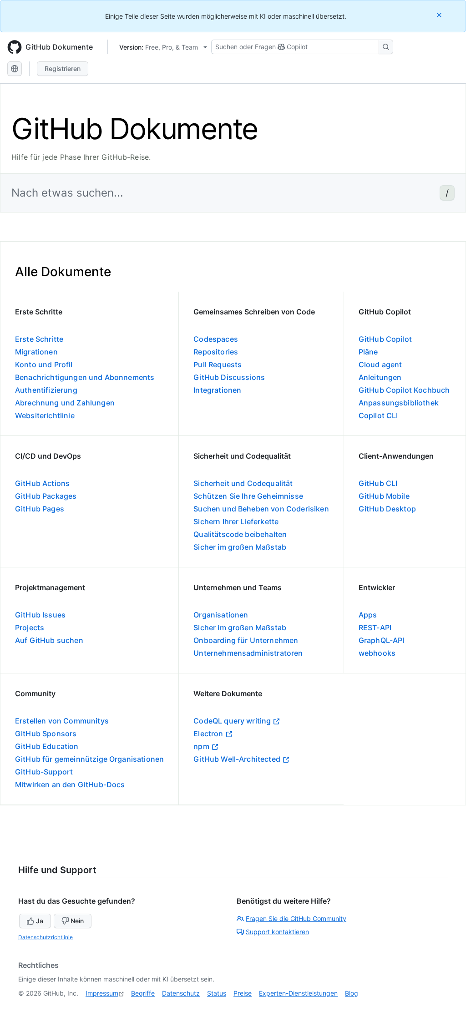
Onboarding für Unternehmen (245, 640)
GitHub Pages (39, 508)
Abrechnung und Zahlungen (65, 402)
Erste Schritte (39, 339)
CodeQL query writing (232, 720)
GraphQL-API (382, 640)
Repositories (215, 351)
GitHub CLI (378, 483)
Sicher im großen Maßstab (239, 546)
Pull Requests (217, 364)
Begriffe (143, 993)
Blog (351, 993)
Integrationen (217, 390)
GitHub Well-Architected (236, 759)
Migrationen (36, 351)
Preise (242, 993)
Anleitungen (380, 377)
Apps (368, 614)
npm (201, 746)
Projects (29, 627)
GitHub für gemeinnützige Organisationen (89, 759)
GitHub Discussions (229, 377)
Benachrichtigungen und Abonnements (84, 377)
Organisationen (220, 614)
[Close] (440, 15)
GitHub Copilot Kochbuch (404, 390)
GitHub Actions (42, 483)
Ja (39, 921)
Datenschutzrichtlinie (45, 937)
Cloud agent (380, 364)
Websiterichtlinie (45, 415)
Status (216, 993)
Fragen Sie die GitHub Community (296, 918)
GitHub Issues (40, 614)
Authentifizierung (46, 390)
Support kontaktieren (277, 932)
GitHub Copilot (385, 339)
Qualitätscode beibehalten (240, 534)
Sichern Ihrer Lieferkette (236, 521)
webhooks (377, 653)
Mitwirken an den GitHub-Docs (70, 784)
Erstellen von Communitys (62, 720)
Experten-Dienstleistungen (298, 993)
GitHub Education (47, 746)
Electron (208, 733)
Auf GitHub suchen (49, 640)
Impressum (102, 993)
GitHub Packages (45, 496)
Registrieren (63, 68)
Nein (77, 921)
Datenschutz (181, 993)
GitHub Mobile (384, 496)
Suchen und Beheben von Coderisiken (261, 508)
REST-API (375, 627)
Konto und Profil (44, 364)
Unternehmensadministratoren (248, 653)
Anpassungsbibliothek (399, 402)
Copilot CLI (378, 415)
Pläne (368, 351)
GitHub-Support (44, 771)
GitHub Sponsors (45, 733)
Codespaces (215, 339)
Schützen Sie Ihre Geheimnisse (248, 496)
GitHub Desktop (387, 508)
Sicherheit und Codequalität (243, 483)
